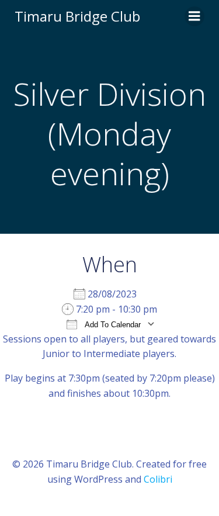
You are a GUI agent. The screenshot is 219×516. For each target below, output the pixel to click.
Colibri (158, 479)
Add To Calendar (112, 324)
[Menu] (194, 16)
